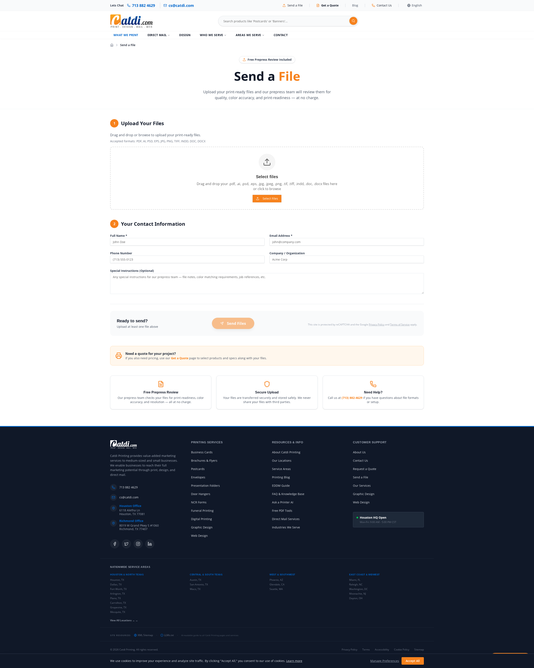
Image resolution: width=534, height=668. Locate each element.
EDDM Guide (281, 486)
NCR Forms (199, 502)
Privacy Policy (376, 324)
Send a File (360, 477)
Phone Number (121, 253)
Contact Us (360, 461)
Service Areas (281, 469)
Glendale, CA (277, 584)
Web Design (199, 536)
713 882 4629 (128, 487)
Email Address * (281, 236)
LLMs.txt (169, 635)
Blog (355, 5)
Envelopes (198, 477)
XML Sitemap (145, 635)
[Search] (353, 21)
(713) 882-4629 (352, 398)
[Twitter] (126, 543)
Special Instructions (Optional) (132, 271)
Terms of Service (400, 324)
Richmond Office (131, 521)
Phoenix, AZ (276, 580)
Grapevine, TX (118, 607)
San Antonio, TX (199, 584)
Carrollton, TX (118, 603)
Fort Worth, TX (118, 589)
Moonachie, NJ (357, 593)
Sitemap (419, 649)
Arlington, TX (117, 593)
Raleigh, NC (356, 584)
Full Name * (118, 236)
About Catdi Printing (286, 452)
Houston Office (130, 506)
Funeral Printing (202, 511)
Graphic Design (202, 527)
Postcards (198, 469)
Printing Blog (281, 477)
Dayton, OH (356, 598)
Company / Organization (287, 253)
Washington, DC (358, 589)
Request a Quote (364, 469)
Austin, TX (195, 580)
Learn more (294, 661)
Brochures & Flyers (204, 461)
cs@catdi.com (129, 497)
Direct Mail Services (286, 519)
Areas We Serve (248, 35)
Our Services (362, 486)
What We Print (125, 35)
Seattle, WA (276, 589)
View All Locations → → (124, 620)
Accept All (413, 661)
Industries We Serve (286, 527)
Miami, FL (354, 580)
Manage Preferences (384, 661)
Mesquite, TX (117, 612)
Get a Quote (179, 358)
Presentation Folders (205, 486)
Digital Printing (201, 519)
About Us (359, 452)
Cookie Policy (401, 649)
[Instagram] (138, 543)
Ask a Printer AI (282, 502)
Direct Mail (157, 35)
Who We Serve (211, 35)
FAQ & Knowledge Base (288, 494)
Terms (366, 649)
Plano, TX (115, 598)
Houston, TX (117, 580)
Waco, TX (195, 589)
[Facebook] (114, 543)
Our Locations (281, 461)
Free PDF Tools (282, 511)
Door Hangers (200, 494)
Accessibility (382, 649)
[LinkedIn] (149, 543)
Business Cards (202, 452)
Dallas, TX (116, 584)
